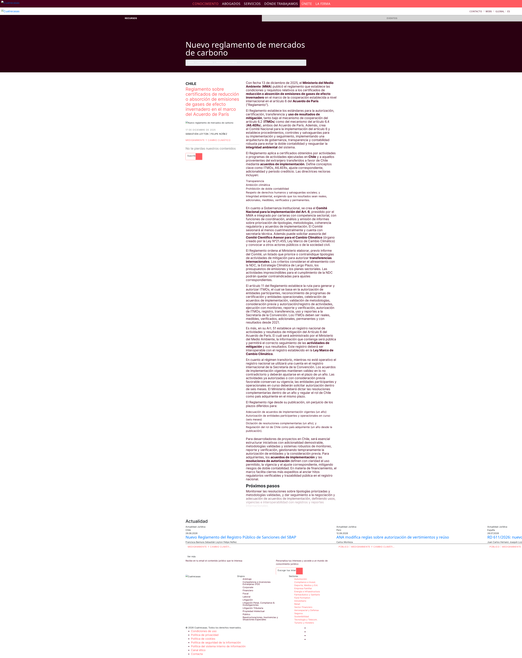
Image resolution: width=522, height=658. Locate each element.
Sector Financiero (303, 607)
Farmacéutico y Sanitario (307, 595)
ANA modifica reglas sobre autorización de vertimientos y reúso (392, 537)
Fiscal (245, 593)
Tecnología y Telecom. (305, 619)
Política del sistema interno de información (218, 646)
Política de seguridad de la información (216, 642)
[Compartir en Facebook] (317, 65)
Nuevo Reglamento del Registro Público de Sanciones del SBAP (241, 537)
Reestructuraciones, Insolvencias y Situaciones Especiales (260, 618)
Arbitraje (247, 579)
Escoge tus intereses (289, 570)
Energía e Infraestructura (307, 591)
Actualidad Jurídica (226, 62)
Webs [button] (489, 11)
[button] (502, 11)
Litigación (248, 600)
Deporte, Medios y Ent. (306, 585)
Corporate (248, 587)
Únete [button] (307, 3)
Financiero (248, 590)
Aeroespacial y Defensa (306, 610)
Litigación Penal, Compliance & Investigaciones (258, 604)
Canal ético (198, 650)
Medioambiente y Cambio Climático (208, 140)
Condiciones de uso (204, 631)
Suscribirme (194, 155)
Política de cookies (203, 638)
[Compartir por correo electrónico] (333, 65)
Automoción (300, 579)
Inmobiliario (300, 601)
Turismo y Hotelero (304, 623)
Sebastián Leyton (197, 133)
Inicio (191, 62)
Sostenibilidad (301, 616)
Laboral (246, 597)
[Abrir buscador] (518, 11)
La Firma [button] (323, 3)
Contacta (197, 654)
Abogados (231, 3)
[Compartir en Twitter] (323, 65)
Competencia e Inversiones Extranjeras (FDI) (257, 583)
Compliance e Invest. (305, 582)
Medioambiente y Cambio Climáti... (209, 546)
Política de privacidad (204, 635)
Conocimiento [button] (205, 3)
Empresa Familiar (303, 588)
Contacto (476, 11)
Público (344, 546)
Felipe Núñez (219, 133)
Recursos (131, 18)
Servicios (252, 3)
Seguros (298, 613)
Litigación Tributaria (253, 608)
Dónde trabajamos (281, 3)
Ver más (191, 556)
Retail (297, 604)
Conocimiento (205, 62)
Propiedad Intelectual (254, 611)
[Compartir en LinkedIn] (328, 65)
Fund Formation (302, 598)
